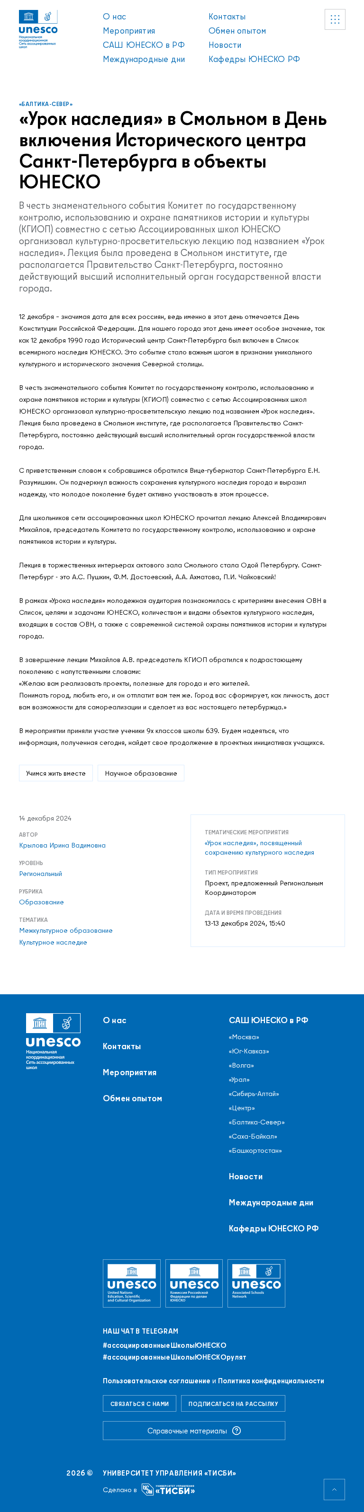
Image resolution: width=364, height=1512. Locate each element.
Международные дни (144, 59)
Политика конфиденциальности (271, 1381)
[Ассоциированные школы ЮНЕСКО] (256, 1283)
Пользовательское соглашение (156, 1381)
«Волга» (241, 1065)
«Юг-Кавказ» (249, 1051)
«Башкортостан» (255, 1150)
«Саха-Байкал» (253, 1136)
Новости (225, 45)
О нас (114, 16)
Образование (41, 902)
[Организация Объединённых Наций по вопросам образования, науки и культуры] (132, 1283)
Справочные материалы (187, 1430)
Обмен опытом (237, 30)
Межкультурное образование (66, 930)
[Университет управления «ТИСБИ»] (168, 1489)
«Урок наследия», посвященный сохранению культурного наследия (259, 847)
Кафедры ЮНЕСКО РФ (254, 59)
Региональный (40, 873)
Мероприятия (129, 30)
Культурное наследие (53, 942)
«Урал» (239, 1079)
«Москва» (244, 1037)
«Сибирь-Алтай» (254, 1093)
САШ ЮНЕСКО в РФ (144, 45)
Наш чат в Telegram (140, 1331)
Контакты (227, 16)
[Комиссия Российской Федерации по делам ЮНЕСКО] (194, 1283)
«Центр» (242, 1108)
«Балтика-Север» (46, 104)
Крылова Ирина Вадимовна (62, 845)
